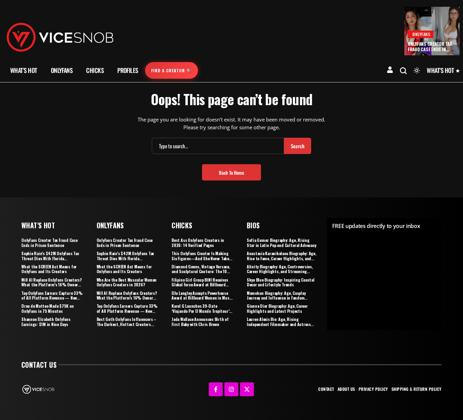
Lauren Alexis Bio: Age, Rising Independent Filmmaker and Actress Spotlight (279, 324)
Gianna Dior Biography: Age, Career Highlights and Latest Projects (277, 308)
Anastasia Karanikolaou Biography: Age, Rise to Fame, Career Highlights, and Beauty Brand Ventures (281, 258)
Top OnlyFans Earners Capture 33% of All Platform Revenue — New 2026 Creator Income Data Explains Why (52, 300)
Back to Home (231, 172)
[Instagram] (231, 389)
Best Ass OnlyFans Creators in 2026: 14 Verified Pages (198, 242)
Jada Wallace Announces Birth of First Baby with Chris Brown (200, 321)
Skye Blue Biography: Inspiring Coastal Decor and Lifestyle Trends (281, 282)
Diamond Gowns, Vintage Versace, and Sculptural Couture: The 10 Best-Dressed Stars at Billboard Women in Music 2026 (201, 274)
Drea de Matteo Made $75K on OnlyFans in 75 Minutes (47, 308)
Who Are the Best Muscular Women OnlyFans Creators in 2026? (127, 282)
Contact (326, 389)
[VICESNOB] (59, 36)
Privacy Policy (373, 389)
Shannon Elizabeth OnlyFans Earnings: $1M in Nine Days (46, 321)
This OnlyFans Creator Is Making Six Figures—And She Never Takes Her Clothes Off (201, 258)
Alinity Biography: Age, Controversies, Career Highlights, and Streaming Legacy (280, 271)
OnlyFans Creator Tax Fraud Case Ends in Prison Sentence (430, 49)
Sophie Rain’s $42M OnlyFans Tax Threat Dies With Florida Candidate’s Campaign (50, 258)
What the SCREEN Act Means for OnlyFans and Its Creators (49, 269)
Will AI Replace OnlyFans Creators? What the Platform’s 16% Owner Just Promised (51, 284)
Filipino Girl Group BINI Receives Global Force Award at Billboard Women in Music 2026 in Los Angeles (200, 287)
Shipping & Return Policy (416, 389)
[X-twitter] (247, 389)
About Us (346, 389)
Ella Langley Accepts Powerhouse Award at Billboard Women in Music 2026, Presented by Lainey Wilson (202, 298)
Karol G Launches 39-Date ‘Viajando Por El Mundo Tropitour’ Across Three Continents (200, 311)
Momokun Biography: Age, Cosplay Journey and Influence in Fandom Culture (276, 298)
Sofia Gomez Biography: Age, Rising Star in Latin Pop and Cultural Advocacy (281, 242)
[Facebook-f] (216, 389)
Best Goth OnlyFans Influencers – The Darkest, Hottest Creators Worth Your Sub (126, 324)
